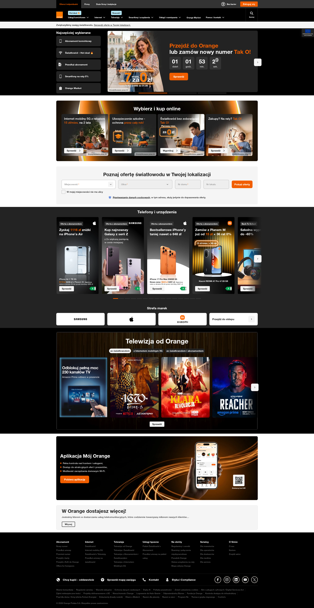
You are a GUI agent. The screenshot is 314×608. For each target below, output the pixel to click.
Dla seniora (205, 562)
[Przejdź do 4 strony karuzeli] (133, 298)
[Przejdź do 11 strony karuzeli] (174, 298)
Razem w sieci (168, 597)
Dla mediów (205, 558)
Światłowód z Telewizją (95, 554)
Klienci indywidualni (69, 4)
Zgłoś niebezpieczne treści (68, 593)
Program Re (183, 597)
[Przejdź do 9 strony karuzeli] (163, 298)
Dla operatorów (207, 550)
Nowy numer (62, 546)
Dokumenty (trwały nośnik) (111, 597)
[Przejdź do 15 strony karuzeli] (198, 298)
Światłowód (90, 546)
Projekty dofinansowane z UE (96, 593)
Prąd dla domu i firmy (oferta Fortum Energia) (76, 597)
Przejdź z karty (62, 558)
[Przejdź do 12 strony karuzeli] (180, 298)
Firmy (87, 4)
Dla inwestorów (207, 546)
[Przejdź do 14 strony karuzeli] (192, 298)
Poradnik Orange (179, 558)
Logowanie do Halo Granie (148, 593)
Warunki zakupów (104, 590)
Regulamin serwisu (84, 590)
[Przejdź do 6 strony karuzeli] (145, 298)
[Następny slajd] (258, 62)
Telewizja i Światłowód (124, 550)
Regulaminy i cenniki (180, 546)
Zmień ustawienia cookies (186, 590)
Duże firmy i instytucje (106, 4)
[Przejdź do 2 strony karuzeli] (121, 298)
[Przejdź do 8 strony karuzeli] (157, 298)
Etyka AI (146, 590)
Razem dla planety (151, 597)
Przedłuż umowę (63, 550)
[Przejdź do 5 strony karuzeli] (139, 298)
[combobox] (85, 184)
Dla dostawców (207, 554)
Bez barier (231, 4)
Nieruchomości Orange (123, 593)
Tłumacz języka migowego (203, 597)
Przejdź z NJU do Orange (67, 562)
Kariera (232, 550)
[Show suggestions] (110, 184)
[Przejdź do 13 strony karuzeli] (186, 298)
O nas (231, 546)
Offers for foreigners (65, 566)
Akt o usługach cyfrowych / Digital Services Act (222, 590)
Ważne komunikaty (64, 590)
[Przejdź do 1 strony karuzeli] (115, 298)
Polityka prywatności (162, 590)
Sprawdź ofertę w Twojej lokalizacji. (112, 25)
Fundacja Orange (194, 593)
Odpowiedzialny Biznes (173, 593)
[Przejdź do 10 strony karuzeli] (168, 298)
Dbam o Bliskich (132, 597)
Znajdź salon (235, 554)
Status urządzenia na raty (182, 562)
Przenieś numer (63, 554)
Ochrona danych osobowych (127, 590)
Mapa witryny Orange (181, 566)
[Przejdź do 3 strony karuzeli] (127, 298)
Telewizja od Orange (123, 546)
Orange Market (194, 17)
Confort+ (222, 597)
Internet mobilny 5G (94, 550)
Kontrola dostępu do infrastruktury (220, 593)
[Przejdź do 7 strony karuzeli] (151, 298)
